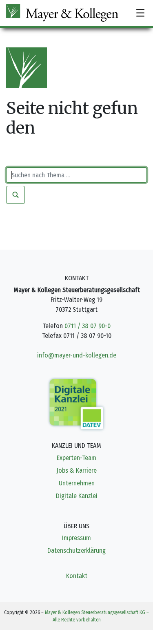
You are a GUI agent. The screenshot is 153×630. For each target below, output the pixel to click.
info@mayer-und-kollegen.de (76, 355)
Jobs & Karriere (76, 470)
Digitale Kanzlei (77, 496)
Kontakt (76, 576)
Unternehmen (77, 483)
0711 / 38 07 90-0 (87, 326)
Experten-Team (76, 458)
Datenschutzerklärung (76, 550)
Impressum (76, 538)
